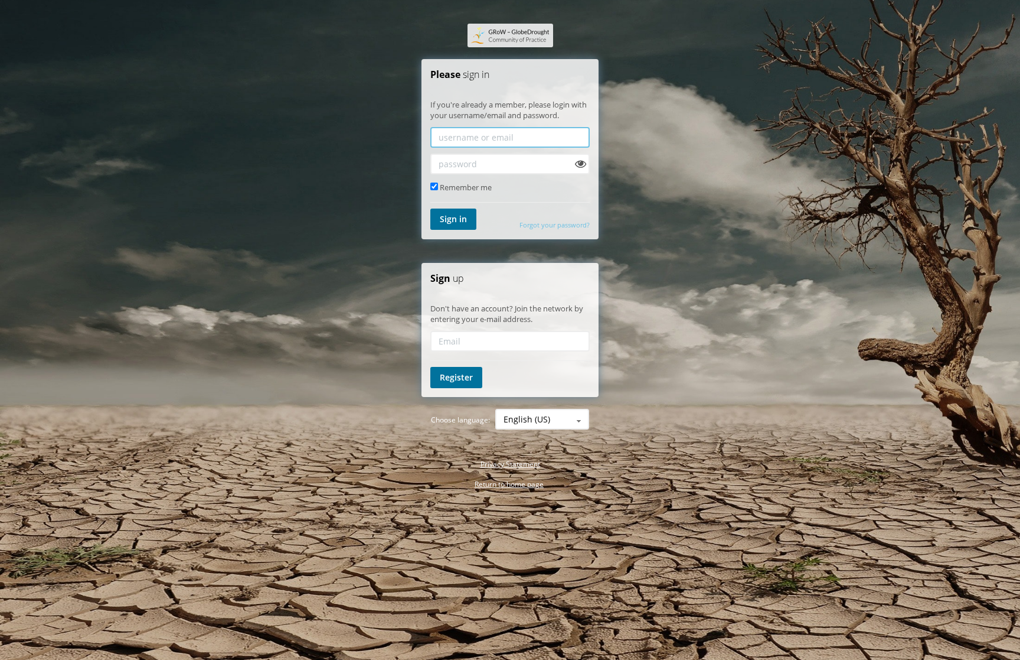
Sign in (453, 219)
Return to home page (509, 484)
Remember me (465, 187)
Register (456, 377)
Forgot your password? (554, 224)
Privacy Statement (510, 464)
